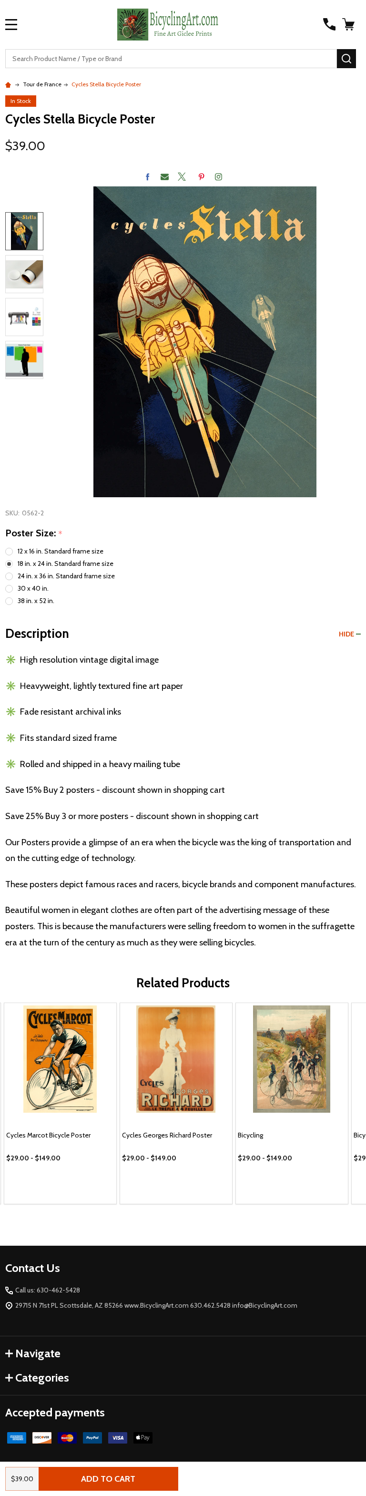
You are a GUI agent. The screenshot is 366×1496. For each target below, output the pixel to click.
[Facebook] (147, 176)
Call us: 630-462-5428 (47, 1290)
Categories (42, 1377)
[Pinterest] (201, 176)
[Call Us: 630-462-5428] (329, 24)
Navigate (38, 1353)
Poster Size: (34, 533)
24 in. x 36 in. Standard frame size (66, 576)
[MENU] (11, 24)
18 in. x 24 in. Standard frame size (65, 563)
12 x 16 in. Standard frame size (60, 551)
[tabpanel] (60, 1103)
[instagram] (218, 176)
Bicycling (250, 1135)
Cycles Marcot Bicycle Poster (48, 1135)
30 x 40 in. (33, 588)
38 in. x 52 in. (36, 600)
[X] (181, 176)
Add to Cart (108, 1479)
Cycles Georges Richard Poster (167, 1135)
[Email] (164, 176)
